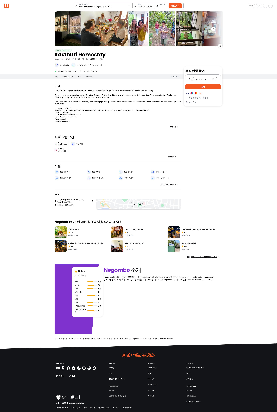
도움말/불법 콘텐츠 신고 (117, 396)
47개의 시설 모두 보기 (97, 65)
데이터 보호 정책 (62, 408)
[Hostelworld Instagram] (79, 368)
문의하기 (112, 390)
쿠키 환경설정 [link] (127, 408)
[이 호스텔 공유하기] (220, 46)
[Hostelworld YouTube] (84, 368)
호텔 (110, 373)
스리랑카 (67, 59)
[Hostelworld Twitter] (73, 368)
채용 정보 (189, 379)
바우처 (92, 408)
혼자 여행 (151, 390)
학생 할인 (151, 396)
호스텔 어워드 (153, 385)
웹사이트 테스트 (104, 408)
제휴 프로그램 (191, 396)
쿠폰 (85, 408)
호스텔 (111, 368)
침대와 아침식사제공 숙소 (63, 50)
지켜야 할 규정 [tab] (68, 76)
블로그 (150, 373)
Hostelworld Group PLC (195, 368)
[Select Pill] (265, 6)
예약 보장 (151, 379)
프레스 (188, 373)
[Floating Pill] (213, 29)
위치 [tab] (79, 76)
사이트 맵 (116, 408)
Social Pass (152, 368)
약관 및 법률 (76, 408)
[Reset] (129, 5)
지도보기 (76, 59)
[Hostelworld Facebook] (68, 368)
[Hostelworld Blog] (58, 368)
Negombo (59, 59)
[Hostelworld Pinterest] (89, 368)
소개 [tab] (56, 76)
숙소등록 (189, 390)
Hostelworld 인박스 (193, 401)
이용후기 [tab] (89, 76)
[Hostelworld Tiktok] (94, 368)
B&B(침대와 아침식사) (117, 379)
